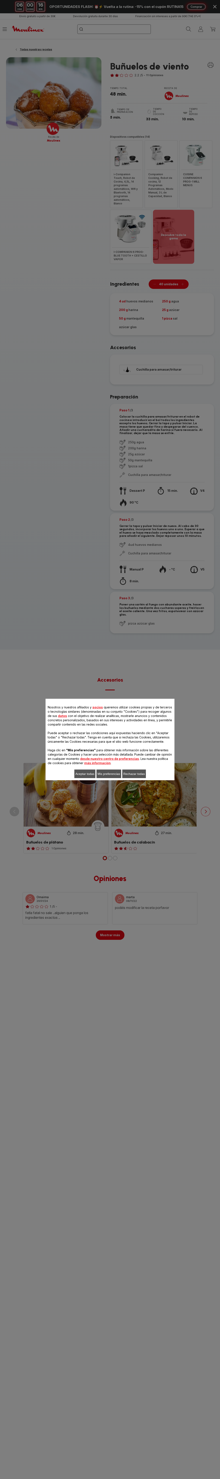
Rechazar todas (134, 774)
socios (97, 707)
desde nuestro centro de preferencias (109, 759)
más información (97, 763)
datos (62, 716)
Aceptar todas (84, 774)
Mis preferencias (109, 774)
